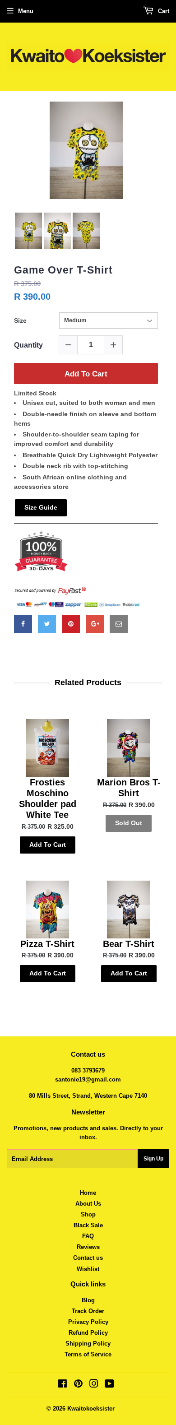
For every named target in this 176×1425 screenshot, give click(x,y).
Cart (162, 11)
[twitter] (47, 624)
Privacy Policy (88, 1321)
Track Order (88, 1311)
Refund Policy (88, 1332)
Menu (25, 11)
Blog (88, 1300)
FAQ (88, 1236)
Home (88, 1192)
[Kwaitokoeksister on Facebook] (62, 1385)
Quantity (28, 345)
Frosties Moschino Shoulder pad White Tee (47, 798)
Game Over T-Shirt (63, 270)
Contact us (88, 1257)
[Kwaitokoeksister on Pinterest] (78, 1385)
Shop (88, 1214)
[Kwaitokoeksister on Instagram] (93, 1385)
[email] (119, 624)
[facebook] (23, 624)
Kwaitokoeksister (91, 1408)
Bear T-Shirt (128, 944)
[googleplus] (95, 624)
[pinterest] (71, 624)
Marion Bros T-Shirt (129, 787)
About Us (88, 1203)
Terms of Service (88, 1354)
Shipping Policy (88, 1343)
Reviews (88, 1247)
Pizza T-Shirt (47, 944)
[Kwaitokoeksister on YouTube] (109, 1385)
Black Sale (88, 1225)
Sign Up (153, 1159)
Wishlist (88, 1269)
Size (20, 320)
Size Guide (40, 507)
